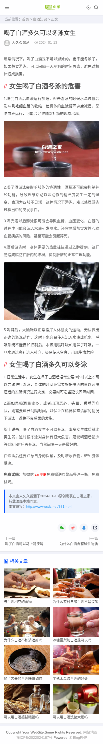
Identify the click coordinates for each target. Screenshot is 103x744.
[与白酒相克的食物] (27, 584)
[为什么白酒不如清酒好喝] (27, 623)
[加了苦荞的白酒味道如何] (27, 661)
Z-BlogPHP (78, 738)
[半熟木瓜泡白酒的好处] (76, 661)
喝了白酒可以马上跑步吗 (24, 544)
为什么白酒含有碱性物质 (79, 544)
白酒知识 (40, 19)
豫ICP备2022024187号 (34, 738)
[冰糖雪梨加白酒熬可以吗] (76, 623)
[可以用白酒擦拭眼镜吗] (27, 700)
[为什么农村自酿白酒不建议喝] (76, 584)
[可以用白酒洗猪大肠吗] (76, 700)
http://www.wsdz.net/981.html (49, 506)
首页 (25, 19)
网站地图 (90, 732)
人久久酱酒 (21, 42)
